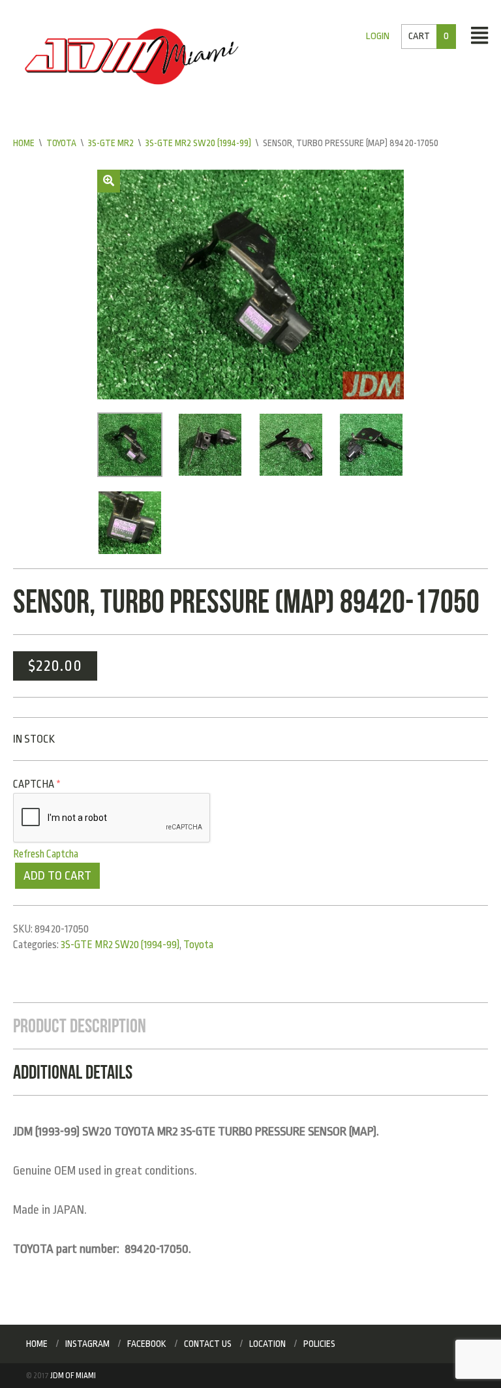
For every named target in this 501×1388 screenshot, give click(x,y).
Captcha (37, 784)
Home (24, 143)
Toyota (61, 143)
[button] (108, 181)
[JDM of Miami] (131, 56)
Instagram (87, 1343)
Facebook (146, 1343)
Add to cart (57, 876)
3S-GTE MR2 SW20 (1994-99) (198, 143)
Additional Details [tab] (72, 1072)
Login (377, 36)
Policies (319, 1343)
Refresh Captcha (45, 854)
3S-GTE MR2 (111, 143)
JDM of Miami (73, 1375)
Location (267, 1343)
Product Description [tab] (79, 1025)
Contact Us (208, 1343)
